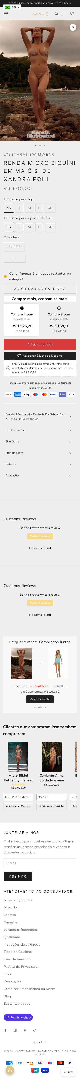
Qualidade (12, 937)
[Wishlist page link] (72, 13)
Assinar (17, 876)
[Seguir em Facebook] (5, 1030)
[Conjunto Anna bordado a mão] (51, 757)
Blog (7, 996)
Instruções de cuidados (22, 944)
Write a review (40, 536)
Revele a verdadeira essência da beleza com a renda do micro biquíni (35, 416)
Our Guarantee (15, 430)
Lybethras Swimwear (29, 155)
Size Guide (12, 441)
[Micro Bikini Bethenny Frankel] (18, 757)
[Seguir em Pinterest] (25, 1030)
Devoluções (13, 981)
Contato (10, 915)
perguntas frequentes (21, 929)
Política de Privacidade (21, 966)
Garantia (10, 922)
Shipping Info (14, 453)
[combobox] (18, 797)
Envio (8, 974)
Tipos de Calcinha (18, 951)
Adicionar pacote (40, 344)
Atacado (10, 907)
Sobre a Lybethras (18, 900)
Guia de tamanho (17, 959)
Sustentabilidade (17, 1003)
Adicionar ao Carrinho (18, 806)
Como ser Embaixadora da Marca (29, 989)
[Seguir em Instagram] (15, 1030)
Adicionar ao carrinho (40, 289)
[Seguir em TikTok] (34, 1030)
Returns (11, 464)
